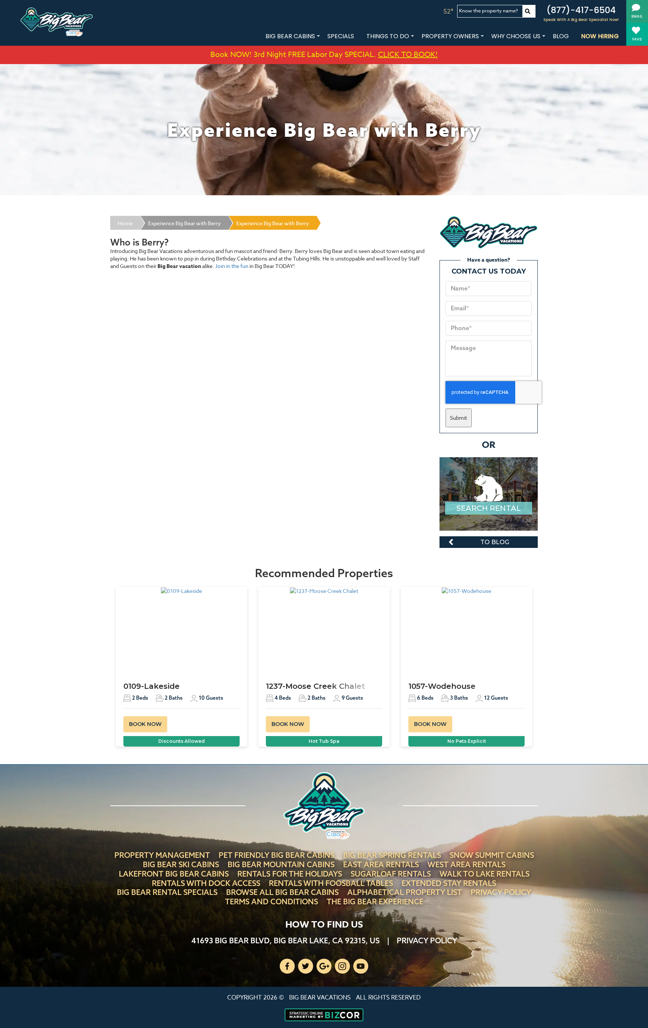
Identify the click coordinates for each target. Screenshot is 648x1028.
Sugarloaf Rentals (391, 873)
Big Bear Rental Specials (167, 892)
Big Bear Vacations (320, 997)
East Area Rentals (381, 864)
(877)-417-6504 (581, 10)
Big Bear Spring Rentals (392, 855)
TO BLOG (494, 542)
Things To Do (387, 36)
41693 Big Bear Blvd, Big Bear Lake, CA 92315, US (285, 940)
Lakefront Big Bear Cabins (174, 873)
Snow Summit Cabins (492, 855)
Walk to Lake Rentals (485, 873)
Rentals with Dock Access (206, 883)
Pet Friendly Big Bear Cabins (276, 855)
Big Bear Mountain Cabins (281, 864)
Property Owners (450, 36)
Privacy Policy (501, 892)
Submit (458, 417)
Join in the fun (231, 265)
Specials (340, 36)
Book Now (145, 724)
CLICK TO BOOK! (408, 54)
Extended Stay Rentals (449, 883)
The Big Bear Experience (375, 901)
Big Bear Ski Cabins (181, 864)
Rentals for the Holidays (289, 873)
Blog (561, 36)
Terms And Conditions (271, 901)
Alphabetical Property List (404, 892)
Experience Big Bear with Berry (184, 223)
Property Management (162, 855)
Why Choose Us (515, 36)
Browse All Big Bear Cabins (282, 892)
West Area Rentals (467, 864)
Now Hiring (600, 36)
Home (125, 223)
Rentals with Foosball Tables (331, 883)
